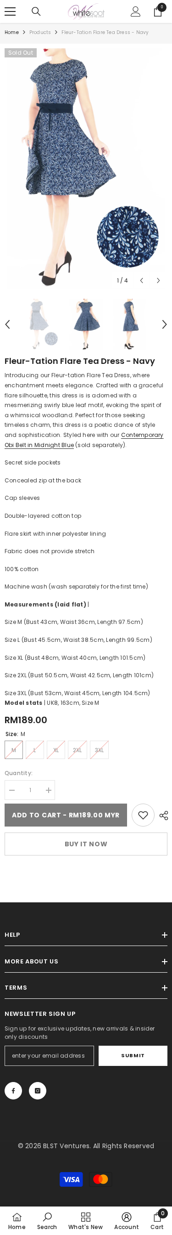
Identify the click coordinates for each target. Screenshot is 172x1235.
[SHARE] (161, 815)
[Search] (36, 11)
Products (40, 32)
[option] (86, 168)
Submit (132, 1055)
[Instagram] (37, 1090)
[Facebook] (13, 1090)
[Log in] (136, 11)
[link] (143, 815)
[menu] (10, 11)
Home (12, 32)
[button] (141, 280)
